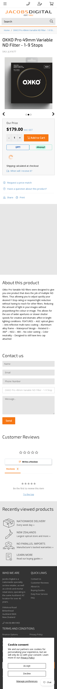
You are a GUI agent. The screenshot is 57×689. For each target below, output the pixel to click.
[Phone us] (28, 4)
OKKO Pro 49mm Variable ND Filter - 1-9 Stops (34, 30)
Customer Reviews (40, 582)
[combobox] (28, 21)
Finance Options (10, 634)
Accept (26, 665)
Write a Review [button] (30, 461)
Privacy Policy (28, 657)
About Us (35, 586)
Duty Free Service (39, 594)
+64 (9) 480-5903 (12, 622)
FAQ (33, 597)
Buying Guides (38, 590)
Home (7, 30)
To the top (28, 494)
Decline (27, 673)
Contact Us (36, 578)
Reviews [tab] (10, 468)
